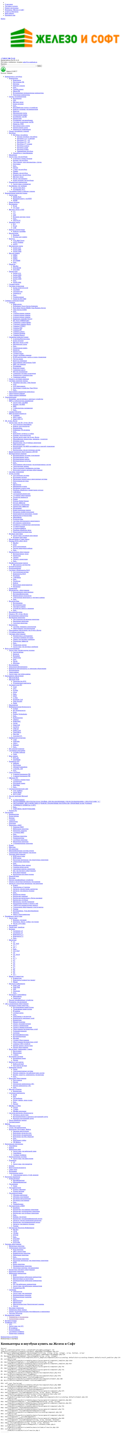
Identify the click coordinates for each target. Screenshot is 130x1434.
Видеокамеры (18, 603)
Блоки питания (18, 104)
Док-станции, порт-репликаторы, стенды (27, 162)
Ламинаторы (13, 821)
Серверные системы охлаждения (24, 373)
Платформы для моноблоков (23, 120)
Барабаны (16, 1208)
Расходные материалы (12, 1177)
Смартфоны (17, 1153)
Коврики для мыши (20, 920)
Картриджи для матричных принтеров (26, 1211)
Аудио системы (14, 473)
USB (14, 228)
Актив (15, 723)
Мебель (7, 1124)
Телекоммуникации (20, 1031)
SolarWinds (16, 759)
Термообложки (18, 1204)
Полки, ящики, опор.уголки (22, 1100)
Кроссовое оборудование (17, 1078)
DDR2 (15, 255)
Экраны (15, 557)
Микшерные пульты (20, 486)
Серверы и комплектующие (14, 300)
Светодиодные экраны (21, 466)
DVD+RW (16, 1242)
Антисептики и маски (16, 1319)
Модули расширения (20, 371)
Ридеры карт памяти (20, 237)
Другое (15, 1306)
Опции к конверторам (20, 1025)
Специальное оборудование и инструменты (28, 907)
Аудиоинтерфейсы (19, 528)
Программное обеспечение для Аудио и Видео (25, 630)
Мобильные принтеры (21, 829)
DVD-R (15, 1235)
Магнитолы (17, 484)
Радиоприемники (15, 568)
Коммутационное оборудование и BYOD (23, 452)
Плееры (11, 1166)
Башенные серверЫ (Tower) (22, 319)
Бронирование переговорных (23, 592)
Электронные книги (16, 1173)
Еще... (15, 87)
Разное (15, 499)
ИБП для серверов (19, 364)
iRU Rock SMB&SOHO (21, 320)
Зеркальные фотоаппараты (18, 667)
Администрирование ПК (21, 774)
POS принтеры (18, 1249)
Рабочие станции (19, 86)
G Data (15, 698)
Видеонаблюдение (19, 1036)
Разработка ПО (14, 761)
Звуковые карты (14, 222)
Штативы (16, 663)
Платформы (17, 366)
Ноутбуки (12, 133)
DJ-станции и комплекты (21, 523)
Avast (15, 687)
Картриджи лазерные (20, 896)
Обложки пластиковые (21, 1197)
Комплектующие (19, 368)
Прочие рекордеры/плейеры (22, 548)
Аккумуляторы (18, 652)
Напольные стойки (19, 1140)
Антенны (16, 1033)
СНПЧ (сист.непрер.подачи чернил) (25, 905)
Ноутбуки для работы (20, 135)
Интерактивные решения (17, 453)
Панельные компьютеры (21, 95)
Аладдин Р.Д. (17, 736)
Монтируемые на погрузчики (23, 1279)
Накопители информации (22, 129)
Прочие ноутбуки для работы (27, 137)
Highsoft (16, 745)
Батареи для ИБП (19, 404)
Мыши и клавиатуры (16, 976)
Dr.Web (15, 690)
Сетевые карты (14, 284)
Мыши (15, 982)
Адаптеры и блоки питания (22, 158)
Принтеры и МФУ (15, 825)
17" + (15, 945)
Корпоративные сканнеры (22, 1295)
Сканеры (12, 820)
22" (14, 960)
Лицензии (16, 991)
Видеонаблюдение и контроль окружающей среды (30, 1116)
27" (14, 967)
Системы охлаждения (16, 286)
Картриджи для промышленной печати (26, 1222)
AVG (14, 688)
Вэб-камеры (13, 925)
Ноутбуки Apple (22, 147)
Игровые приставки (16, 534)
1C (10, 798)
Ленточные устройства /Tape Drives (25, 388)
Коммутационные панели (22, 510)
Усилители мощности (20, 497)
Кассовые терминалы (16, 1308)
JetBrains (16, 763)
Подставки (17, 164)
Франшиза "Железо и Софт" (14, 10)
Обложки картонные (20, 1195)
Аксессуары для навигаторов (23, 1158)
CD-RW (15, 1233)
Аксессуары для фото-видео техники (22, 650)
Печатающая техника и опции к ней (25, 903)
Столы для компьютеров (17, 1127)
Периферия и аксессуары (13, 916)
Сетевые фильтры (15, 412)
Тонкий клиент (18, 89)
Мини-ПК (16, 91)
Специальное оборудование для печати (22, 852)
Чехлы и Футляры (19, 923)
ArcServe (16, 727)
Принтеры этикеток (20, 830)
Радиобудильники (15, 566)
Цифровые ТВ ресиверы (21, 430)
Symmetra (16, 415)
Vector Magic (17, 792)
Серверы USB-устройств (21, 1044)
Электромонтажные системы (23, 1071)
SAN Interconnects (19, 386)
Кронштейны (17, 428)
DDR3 (15, 257)
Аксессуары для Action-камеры (19, 674)
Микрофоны (17, 517)
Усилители (16, 581)
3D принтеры (13, 849)
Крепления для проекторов (22, 1135)
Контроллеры (13, 233)
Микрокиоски (18, 1300)
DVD (15, 545)
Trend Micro (17, 732)
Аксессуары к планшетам (22, 184)
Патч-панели (17, 1080)
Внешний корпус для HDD (22, 198)
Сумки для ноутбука (20, 169)
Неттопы (16, 84)
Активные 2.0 (18, 933)
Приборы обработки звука (22, 530)
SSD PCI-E (17, 220)
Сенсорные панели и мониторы (24, 869)
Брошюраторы (14, 814)
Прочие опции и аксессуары (23, 1045)
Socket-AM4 (17, 251)
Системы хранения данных (18, 381)
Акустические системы (21, 475)
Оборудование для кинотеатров (24, 628)
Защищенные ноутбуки (25, 151)
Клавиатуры (17, 978)
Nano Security (17, 701)
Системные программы (17, 750)
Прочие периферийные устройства (21, 880)
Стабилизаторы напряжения (23, 408)
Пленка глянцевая (19, 1189)
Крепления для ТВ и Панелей (23, 1137)
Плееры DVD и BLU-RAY (18, 541)
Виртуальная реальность (17, 1167)
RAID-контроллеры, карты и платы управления (29, 357)
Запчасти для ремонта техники (23, 891)
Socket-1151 (17, 248)
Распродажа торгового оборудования (22, 1269)
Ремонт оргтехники (11, 8)
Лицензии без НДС (19, 681)
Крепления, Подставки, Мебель (20, 1129)
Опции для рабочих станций (19, 131)
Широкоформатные (20, 1182)
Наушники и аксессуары (21, 488)
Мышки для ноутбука (20, 173)
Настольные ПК (18, 82)
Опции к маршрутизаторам (22, 1027)
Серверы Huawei (19, 335)
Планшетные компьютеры (18, 182)
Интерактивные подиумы (22, 461)
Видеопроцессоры (19, 605)
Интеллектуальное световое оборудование (27, 470)
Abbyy (15, 743)
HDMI (15, 200)
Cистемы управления (16, 472)
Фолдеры (12, 878)
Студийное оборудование (22, 495)
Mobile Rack (17, 197)
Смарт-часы (13, 1169)
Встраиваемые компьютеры (18, 616)
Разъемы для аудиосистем (22, 435)
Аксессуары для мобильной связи (24, 1151)
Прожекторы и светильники (23, 636)
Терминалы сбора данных (22, 865)
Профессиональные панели (18, 563)
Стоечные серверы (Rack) (22, 324)
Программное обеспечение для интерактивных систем (32, 464)
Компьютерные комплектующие (16, 193)
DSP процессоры (19, 444)
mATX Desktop (18, 242)
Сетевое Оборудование (21, 1040)
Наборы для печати (19, 1217)
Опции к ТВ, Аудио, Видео (18, 614)
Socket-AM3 (17, 275)
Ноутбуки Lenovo (23, 146)
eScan (15, 692)
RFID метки (17, 858)
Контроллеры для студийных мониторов (27, 443)
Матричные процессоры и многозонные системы (30, 479)
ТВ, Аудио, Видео (11, 421)
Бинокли (16, 654)
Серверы (12, 302)
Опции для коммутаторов (22, 1024)
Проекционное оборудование (19, 552)
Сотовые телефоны (19, 1155)
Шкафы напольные (19, 1111)
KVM (15, 1095)
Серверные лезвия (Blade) (22, 322)
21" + (15, 958)
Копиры (12, 818)
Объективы (17, 657)
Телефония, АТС (10, 1322)
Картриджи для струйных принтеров (26, 1213)
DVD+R (16, 1240)
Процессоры (17, 118)
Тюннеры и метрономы (21, 504)
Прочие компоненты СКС (22, 1086)
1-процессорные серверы (21, 313)
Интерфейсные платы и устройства (25, 107)
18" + (15, 947)
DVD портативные (19, 546)
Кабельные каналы (15, 1067)
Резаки (11, 845)
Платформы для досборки (18, 186)
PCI (14, 224)
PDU (14, 1096)
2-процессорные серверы (21, 315)
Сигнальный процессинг (21, 494)
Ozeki (15, 754)
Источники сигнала (20, 477)
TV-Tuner (16, 208)
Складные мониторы (20, 623)
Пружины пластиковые (21, 1200)
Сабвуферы (17, 492)
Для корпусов (17, 291)
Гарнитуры (17, 998)
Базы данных (13, 756)
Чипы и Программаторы (21, 914)
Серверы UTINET (19, 326)
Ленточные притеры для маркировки (26, 1268)
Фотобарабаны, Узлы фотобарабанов (25, 911)
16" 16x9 (16, 943)
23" (14, 962)
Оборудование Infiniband (17, 395)
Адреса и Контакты (11, 11)
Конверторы (17, 1020)
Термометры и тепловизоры (18, 1317)
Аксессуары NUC (19, 188)
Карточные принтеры (16, 1271)
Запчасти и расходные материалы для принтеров (26, 883)
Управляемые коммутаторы (22, 1009)
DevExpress (17, 765)
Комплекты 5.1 (18, 936)
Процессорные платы (20, 127)
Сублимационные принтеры (23, 843)
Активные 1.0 (18, 931)
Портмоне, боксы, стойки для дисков (26, 922)
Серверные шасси (19, 370)
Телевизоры (13, 588)
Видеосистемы (14, 601)
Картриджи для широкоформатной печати (27, 1218)
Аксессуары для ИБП (20, 402)
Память (15, 171)
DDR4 (15, 259)
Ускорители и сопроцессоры (23, 375)
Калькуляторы (14, 816)
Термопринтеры (18, 838)
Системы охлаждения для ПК (23, 122)
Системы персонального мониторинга (26, 521)
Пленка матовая (18, 1191)
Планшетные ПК (19, 1288)
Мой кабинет (9, 13)
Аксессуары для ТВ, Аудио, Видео (21, 422)
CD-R (15, 1231)
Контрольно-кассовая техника (23, 874)
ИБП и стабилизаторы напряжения (21, 401)
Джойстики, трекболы (16, 927)
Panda (15, 703)
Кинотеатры (13, 625)
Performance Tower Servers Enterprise (25, 306)
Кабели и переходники (17, 229)
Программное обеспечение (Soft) (24, 362)
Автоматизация (14, 1122)
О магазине (9, 4)
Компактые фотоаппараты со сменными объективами (27, 668)
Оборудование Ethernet (17, 393)
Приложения (13, 705)
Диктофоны (13, 1146)
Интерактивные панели (21, 459)
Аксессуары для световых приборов (25, 647)
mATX (15, 244)
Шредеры (12, 847)
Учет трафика (17, 790)
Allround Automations (20, 767)
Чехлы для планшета (20, 178)
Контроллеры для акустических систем (26, 450)
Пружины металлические (22, 1198)
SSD (14, 100)
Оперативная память (20, 115)
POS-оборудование (19, 872)
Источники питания (16, 1056)
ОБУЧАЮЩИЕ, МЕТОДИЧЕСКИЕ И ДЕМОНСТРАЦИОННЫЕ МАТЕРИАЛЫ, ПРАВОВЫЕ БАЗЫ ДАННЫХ (52, 803)
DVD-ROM (17, 268)
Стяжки (15, 1055)
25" (14, 965)
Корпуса (12, 239)
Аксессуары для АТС (16, 1326)
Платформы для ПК (20, 116)
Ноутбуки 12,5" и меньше (26, 138)
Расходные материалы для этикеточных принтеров (30, 860)
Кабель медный (18, 1064)
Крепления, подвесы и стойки (23, 433)
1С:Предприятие (19, 800)
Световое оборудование (17, 634)
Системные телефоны (16, 1331)
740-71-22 (8, 58)
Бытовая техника (11, 1320)
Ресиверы (16, 575)
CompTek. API (18, 769)
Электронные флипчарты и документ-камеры (29, 597)
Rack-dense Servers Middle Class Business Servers (29, 308)
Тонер (15, 1186)
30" (14, 973)
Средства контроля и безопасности (21, 1113)
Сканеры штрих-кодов (21, 867)
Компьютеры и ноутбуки (13, 76)
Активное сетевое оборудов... (19, 1005)
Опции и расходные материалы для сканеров (24, 882)
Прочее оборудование (20, 1047)
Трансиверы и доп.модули (22, 1016)
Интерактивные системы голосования (26, 455)
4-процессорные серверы (21, 317)
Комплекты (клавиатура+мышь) (24, 980)
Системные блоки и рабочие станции (22, 191)
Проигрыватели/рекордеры (22, 532)
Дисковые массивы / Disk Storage (24, 382)
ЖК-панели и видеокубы (21, 565)
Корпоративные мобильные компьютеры (27, 1277)
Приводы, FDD (18, 124)
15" (14, 942)
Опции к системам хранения (19, 379)
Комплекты (17, 80)
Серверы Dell (17, 328)
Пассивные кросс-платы (21, 126)
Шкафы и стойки (15, 1106)
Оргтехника (9, 812)
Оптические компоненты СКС (23, 1084)
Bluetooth (16, 235)
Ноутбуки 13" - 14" (23, 140)
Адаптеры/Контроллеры (21, 339)
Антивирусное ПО (15, 685)
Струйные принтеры (20, 840)
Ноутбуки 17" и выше (24, 144)
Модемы (16, 1038)
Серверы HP (17, 330)
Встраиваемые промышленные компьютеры (28, 93)
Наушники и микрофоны (17, 994)
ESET (15, 696)
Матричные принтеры (20, 841)
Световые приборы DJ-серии (23, 637)
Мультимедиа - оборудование (19, 590)
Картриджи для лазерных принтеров (25, 1209)
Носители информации (17, 984)
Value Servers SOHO (20, 310)
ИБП (14, 406)
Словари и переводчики (21, 779)
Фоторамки (13, 1171)
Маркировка (17, 1053)
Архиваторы (17, 781)
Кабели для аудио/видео (21, 426)
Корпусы (16, 111)
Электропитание (10, 397)
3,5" (14, 213)
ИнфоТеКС (17, 721)
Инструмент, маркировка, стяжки (20, 1049)
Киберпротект (18, 718)
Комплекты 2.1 (18, 934)
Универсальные (18, 297)
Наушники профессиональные (23, 512)
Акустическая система (21, 572)
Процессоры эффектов (21, 506)
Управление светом (20, 645)
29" (14, 971)
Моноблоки (13, 155)
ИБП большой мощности (17, 413)
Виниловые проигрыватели (22, 585)
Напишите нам (10, 15)
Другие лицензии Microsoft (18, 796)
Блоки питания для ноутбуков (23, 180)
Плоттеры (12, 823)
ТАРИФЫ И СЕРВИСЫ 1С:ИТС (24, 805)
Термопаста (17, 293)
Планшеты (12, 1160)
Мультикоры (17, 508)
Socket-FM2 (17, 277)
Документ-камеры (19, 606)
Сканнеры (12, 1290)
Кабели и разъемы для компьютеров (25, 109)
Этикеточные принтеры (21, 861)
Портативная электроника (14, 1144)
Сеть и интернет (14, 772)
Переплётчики (14, 876)
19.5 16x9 (16, 951)
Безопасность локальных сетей (23, 1018)
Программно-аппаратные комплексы (22, 392)
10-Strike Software (19, 752)
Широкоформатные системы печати (21, 851)
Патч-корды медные (20, 1065)
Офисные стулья (14, 1126)
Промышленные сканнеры (22, 1297)
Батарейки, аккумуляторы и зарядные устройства (26, 399)
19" (14, 953)
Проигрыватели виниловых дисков (25, 514)
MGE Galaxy (17, 417)
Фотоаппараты (14, 670)
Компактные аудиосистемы (22, 515)
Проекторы (17, 555)
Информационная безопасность (20, 707)
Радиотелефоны (14, 1330)
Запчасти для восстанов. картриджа (25, 889)
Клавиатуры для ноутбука (22, 175)
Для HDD (16, 290)
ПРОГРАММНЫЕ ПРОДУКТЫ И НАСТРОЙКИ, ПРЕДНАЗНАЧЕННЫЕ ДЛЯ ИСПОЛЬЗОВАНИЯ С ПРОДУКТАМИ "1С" (56, 801)
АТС (10, 1324)
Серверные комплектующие (18, 337)
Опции (15, 1107)
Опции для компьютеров (17, 96)
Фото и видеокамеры (12, 648)
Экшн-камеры (14, 672)
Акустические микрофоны (22, 424)
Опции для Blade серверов (22, 355)
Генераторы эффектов (20, 641)
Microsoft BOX (14, 677)
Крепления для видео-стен (22, 1133)
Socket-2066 (17, 249)
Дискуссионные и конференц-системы (26, 468)
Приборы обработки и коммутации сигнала (28, 490)
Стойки (15, 1109)
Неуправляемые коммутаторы (23, 1007)
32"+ (14, 974)
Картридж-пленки (19, 894)
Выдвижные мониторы (17, 617)
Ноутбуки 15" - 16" (23, 142)
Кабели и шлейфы (19, 231)
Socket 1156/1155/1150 (20, 288)
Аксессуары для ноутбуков (18, 157)
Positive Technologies (20, 714)
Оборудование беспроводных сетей (25, 1029)
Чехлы (15, 661)
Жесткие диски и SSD (16, 209)
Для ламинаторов (15, 1188)
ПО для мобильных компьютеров (24, 1284)
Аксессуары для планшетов (22, 1164)
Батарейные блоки (19, 1058)
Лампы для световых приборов (24, 639)
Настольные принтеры (21, 1259)
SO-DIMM (16, 260)
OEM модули (17, 1291)
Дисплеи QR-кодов (15, 1313)
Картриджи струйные (20, 900)
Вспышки (16, 656)
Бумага (15, 885)
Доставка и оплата (11, 6)
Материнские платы (20, 113)
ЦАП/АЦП (17, 448)
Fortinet (15, 708)
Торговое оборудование (17, 854)
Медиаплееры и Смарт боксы (19, 539)
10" (14, 1162)
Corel (15, 739)
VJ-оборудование (19, 526)
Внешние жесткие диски (21, 217)
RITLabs (16, 758)
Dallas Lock (17, 730)
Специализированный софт (18, 789)
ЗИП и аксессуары (19, 1251)
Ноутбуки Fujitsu (23, 149)
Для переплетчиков (15, 1193)
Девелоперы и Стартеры (21, 887)
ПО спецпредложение (16, 749)
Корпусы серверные (20, 361)
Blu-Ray (15, 266)
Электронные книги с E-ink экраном (25, 1175)
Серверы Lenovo (18, 331)
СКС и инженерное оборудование (17, 1004)
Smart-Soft (16, 725)
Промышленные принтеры (22, 1266)
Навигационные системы (18, 1157)
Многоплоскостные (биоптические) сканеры (28, 1304)
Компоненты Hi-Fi (19, 574)
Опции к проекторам (20, 559)
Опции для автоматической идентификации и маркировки (29, 1311)
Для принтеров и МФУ (17, 1206)
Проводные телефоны (16, 1333)
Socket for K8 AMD (19, 299)
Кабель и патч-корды (16, 1062)
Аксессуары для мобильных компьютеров (27, 1286)
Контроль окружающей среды (23, 1118)
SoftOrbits (16, 741)
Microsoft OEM (14, 679)
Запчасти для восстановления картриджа (27, 1220)
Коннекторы (17, 1091)
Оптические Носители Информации (21, 1228)
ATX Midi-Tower (18, 240)
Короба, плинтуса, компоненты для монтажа (28, 1075)
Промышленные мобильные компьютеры (27, 1280)
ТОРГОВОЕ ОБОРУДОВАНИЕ (24, 809)
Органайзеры (17, 1098)
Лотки (15, 1069)
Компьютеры (13, 78)
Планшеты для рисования (18, 1002)
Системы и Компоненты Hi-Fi (19, 570)
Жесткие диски (18, 102)
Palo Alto (16, 734)
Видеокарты (17, 98)
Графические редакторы (17, 738)
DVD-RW (16, 269)
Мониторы (12, 940)
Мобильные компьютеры (17, 1273)
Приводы (12, 264)
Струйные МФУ (18, 832)
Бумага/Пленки (14, 1178)
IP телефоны (13, 1328)
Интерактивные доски (21, 457)
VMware (16, 728)
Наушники (16, 586)
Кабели (15, 583)
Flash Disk (16, 987)
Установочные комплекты (22, 683)
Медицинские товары (12, 1315)
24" (14, 963)
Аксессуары (13, 195)
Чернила (16, 912)
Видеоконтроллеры (15, 612)
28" (14, 969)
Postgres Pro (13, 810)
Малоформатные (19, 1180)
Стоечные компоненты (17, 1093)
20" (14, 956)
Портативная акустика (21, 481)
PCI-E (15, 206)
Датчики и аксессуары (21, 1115)
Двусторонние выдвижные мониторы (26, 619)
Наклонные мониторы (21, 621)
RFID (15, 1262)
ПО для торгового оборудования (24, 871)
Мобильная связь (15, 1149)
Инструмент (17, 1051)
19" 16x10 (16, 954)
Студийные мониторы (16, 632)
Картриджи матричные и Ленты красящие (27, 898)
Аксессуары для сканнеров (22, 1293)
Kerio (15, 712)
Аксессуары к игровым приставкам (25, 535)
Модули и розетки (15, 1089)
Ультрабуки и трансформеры (23, 153)
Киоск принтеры (19, 1264)
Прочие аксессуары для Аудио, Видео (26, 437)
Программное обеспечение (14, 676)
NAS (14, 384)
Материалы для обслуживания (23, 902)
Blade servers (17, 304)
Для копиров (13, 1184)
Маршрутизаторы (19, 1022)
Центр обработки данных (18, 1120)
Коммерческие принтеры (21, 1253)
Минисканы (17, 1302)
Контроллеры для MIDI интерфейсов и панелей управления (34, 446)
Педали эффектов (19, 503)
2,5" (14, 211)
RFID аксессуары (19, 856)
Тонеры (15, 909)
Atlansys (16, 719)
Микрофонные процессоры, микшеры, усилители (30, 439)
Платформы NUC (19, 189)
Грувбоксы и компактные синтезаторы (26, 524)
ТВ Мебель (17, 1142)
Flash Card (16, 985)
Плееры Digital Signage (21, 501)
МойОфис (16, 785)
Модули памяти (14, 253)
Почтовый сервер (19, 783)
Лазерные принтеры (20, 836)
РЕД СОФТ (17, 794)
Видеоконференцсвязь (20, 594)
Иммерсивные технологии (22, 596)
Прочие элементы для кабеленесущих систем (28, 1073)
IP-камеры (16, 1011)
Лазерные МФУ (18, 827)
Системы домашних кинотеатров (24, 626)
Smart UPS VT (18, 419)
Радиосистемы (18, 519)
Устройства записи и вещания (23, 608)
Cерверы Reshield (19, 333)
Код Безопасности (19, 710)
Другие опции (18, 359)
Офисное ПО (13, 778)
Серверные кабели (19, 377)
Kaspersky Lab (18, 699)
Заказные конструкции (21, 1131)
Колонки (12, 929)
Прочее (15, 167)
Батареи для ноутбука (20, 160)
